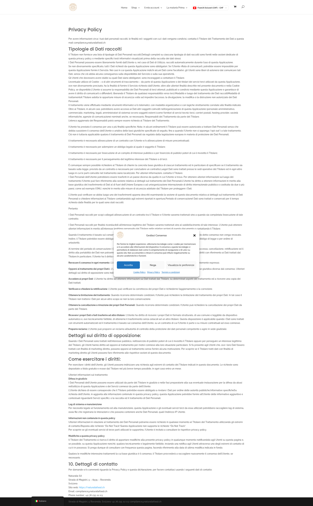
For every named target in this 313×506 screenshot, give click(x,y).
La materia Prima (176, 8)
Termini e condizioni (171, 272)
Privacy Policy (153, 272)
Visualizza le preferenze (181, 265)
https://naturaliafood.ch (92, 487)
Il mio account (151, 8)
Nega (153, 265)
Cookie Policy (139, 272)
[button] (194, 235)
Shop (134, 8)
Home (124, 8)
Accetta (128, 265)
